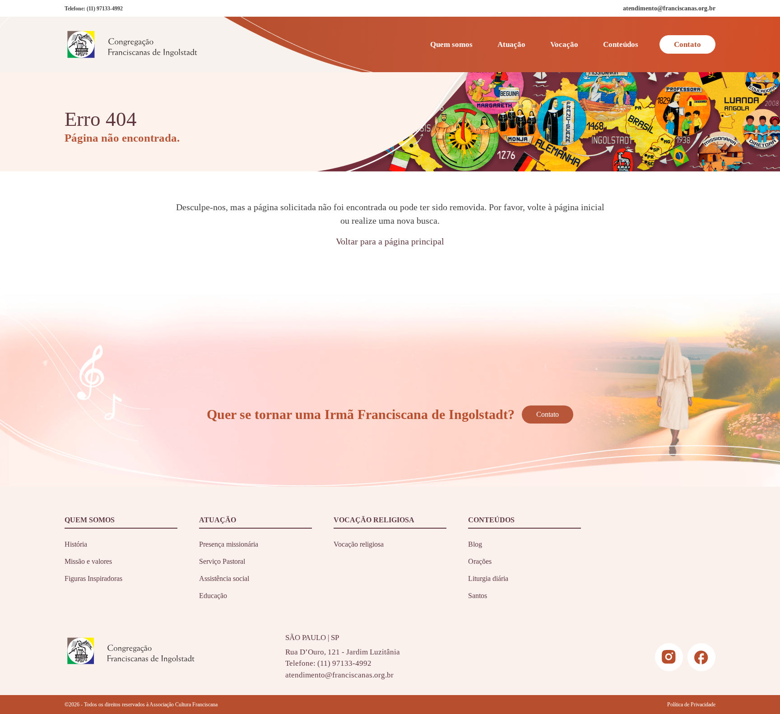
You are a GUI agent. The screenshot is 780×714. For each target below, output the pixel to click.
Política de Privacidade (691, 704)
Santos (477, 595)
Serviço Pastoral (222, 561)
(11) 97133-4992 (105, 8)
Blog (475, 544)
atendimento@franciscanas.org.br (339, 675)
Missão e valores (88, 561)
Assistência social (224, 578)
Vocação (564, 44)
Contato (687, 44)
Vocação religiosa (359, 544)
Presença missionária (228, 544)
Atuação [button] (511, 44)
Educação (213, 595)
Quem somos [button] (451, 44)
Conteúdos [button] (620, 44)
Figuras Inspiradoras (93, 578)
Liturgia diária (488, 578)
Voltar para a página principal (390, 241)
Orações (480, 561)
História (76, 544)
